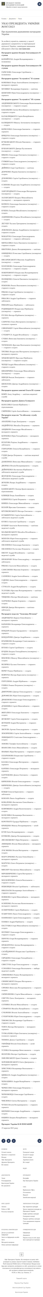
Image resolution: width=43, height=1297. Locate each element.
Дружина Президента (8, 1162)
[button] (9, 1141)
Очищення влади (29, 1229)
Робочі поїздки (27, 1157)
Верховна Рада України (21, 1283)
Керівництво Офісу (29, 1190)
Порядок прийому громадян (31, 1219)
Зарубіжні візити (28, 1160)
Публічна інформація (10, 1229)
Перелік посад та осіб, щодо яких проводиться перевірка (31, 1239)
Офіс (24, 1187)
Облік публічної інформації (10, 1245)
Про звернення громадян (30, 1207)
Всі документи (6, 1186)
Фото (25, 1149)
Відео (25, 1168)
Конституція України (8, 1183)
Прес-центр (6, 1203)
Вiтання (4, 1157)
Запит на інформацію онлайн (10, 1237)
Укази (20, 19)
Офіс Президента (7, 1160)
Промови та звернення (8, 1155)
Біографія (26, 1178)
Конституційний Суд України (21, 1287)
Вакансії (25, 1195)
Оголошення (27, 1192)
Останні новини (6, 1152)
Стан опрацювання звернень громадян (31, 1222)
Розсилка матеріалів (8, 1212)
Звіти (3, 1240)
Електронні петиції (29, 1216)
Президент (27, 1175)
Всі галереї (26, 1162)
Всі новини (5, 1165)
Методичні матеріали (8, 1242)
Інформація (26, 1233)
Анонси (4, 1207)
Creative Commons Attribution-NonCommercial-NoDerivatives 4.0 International (21, 1263)
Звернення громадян (31, 1203)
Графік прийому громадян (31, 1214)
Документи (12, 19)
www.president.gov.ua (17, 1268)
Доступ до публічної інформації (8, 1234)
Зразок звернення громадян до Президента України (32, 1210)
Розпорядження (6, 1181)
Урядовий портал (21, 1278)
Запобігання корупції (29, 1197)
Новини (4, 1149)
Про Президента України (30, 1181)
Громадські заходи (28, 1152)
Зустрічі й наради (28, 1155)
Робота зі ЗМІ (6, 1209)
